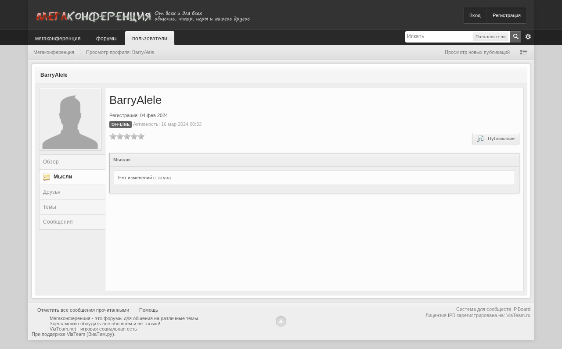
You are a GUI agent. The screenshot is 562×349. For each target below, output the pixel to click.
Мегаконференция (58, 38)
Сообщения (58, 222)
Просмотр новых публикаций (477, 52)
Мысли (63, 177)
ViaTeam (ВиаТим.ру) (90, 334)
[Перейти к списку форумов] (142, 14)
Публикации (499, 138)
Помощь (148, 310)
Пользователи (149, 38)
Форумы (106, 38)
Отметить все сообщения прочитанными (83, 310)
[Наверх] (281, 321)
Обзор (51, 162)
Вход (474, 15)
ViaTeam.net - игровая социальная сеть (93, 328)
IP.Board (521, 309)
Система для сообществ (483, 309)
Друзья (52, 192)
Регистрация (507, 15)
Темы (49, 207)
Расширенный (528, 37)
